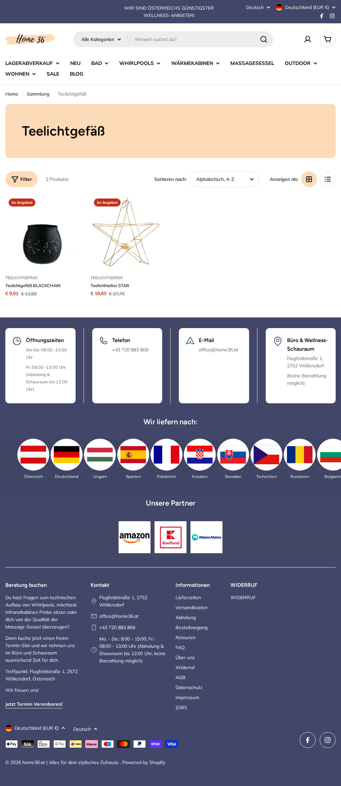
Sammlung (38, 94)
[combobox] (173, 39)
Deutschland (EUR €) (307, 7)
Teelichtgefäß (21, 277)
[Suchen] (264, 39)
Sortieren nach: (170, 179)
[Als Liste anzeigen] (328, 179)
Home (11, 94)
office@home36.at (119, 616)
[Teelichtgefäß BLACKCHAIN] (43, 232)
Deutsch (255, 7)
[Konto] (308, 39)
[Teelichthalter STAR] (128, 232)
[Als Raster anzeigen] (309, 179)
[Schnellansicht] (71, 210)
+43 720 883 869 (117, 627)
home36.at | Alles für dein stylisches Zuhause (71, 762)
